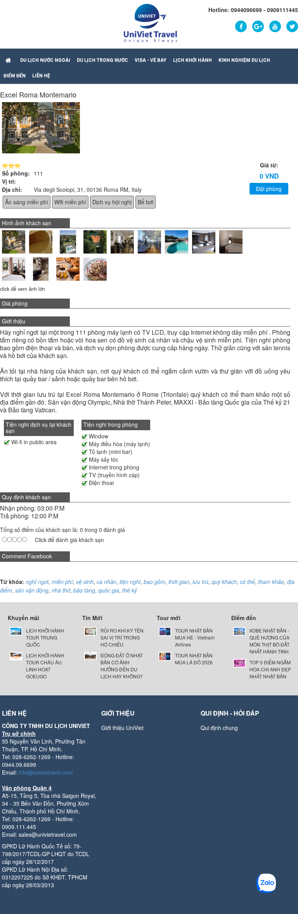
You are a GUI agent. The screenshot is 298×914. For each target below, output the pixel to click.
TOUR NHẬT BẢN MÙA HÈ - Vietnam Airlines (195, 637)
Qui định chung (219, 728)
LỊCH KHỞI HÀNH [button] (192, 60)
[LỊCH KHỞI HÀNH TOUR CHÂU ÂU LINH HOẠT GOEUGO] (16, 655)
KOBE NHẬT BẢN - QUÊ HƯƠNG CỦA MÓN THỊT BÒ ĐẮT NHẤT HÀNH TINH (269, 641)
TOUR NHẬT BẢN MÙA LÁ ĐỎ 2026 (194, 659)
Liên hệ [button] (41, 75)
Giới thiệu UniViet (122, 728)
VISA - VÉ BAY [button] (150, 60)
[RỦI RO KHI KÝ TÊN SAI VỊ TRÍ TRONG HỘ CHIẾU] (90, 630)
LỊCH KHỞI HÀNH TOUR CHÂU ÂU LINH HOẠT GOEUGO (45, 665)
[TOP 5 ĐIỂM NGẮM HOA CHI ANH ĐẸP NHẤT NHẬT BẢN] (239, 662)
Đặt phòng (269, 189)
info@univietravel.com (46, 772)
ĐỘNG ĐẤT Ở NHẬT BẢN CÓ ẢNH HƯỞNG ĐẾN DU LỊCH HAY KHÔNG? (121, 665)
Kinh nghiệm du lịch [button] (244, 60)
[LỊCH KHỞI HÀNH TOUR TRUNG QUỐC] (16, 630)
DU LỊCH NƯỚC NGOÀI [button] (45, 60)
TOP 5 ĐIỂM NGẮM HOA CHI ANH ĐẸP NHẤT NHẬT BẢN (270, 669)
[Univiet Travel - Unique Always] (150, 22)
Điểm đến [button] (14, 75)
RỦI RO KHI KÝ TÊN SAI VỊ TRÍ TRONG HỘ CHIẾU (122, 637)
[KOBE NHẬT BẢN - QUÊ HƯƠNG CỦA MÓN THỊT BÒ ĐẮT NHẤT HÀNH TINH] (239, 630)
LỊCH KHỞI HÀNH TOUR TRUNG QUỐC (45, 637)
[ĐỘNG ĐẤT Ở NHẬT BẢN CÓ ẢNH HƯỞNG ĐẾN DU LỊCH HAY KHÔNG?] (90, 655)
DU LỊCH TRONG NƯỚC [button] (102, 60)
